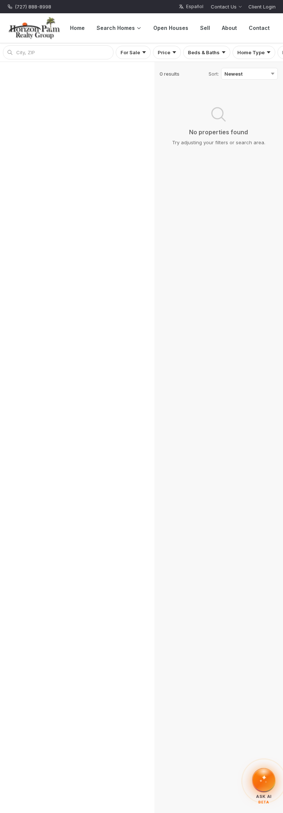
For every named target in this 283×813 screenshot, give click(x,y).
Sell (205, 28)
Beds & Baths (204, 52)
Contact (259, 28)
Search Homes (116, 28)
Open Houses (170, 28)
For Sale (130, 52)
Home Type (251, 52)
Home (77, 28)
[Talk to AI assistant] (264, 779)
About (229, 28)
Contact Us (224, 7)
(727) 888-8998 (33, 7)
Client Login (262, 7)
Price (164, 52)
